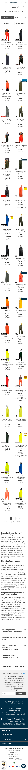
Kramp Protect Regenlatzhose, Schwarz (7, 200)
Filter (16, 17)
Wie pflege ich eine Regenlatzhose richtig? (10, 656)
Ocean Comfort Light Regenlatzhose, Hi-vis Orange (20, 390)
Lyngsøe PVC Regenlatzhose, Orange (7, 337)
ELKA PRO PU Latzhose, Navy (7, 68)
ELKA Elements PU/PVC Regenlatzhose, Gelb (21, 311)
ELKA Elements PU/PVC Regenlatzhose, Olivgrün (21, 95)
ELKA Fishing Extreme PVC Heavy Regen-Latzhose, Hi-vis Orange (7, 504)
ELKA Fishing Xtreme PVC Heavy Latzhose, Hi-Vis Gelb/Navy (7, 421)
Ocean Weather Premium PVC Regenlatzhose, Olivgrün (7, 173)
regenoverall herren (7, 614)
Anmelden (21, 693)
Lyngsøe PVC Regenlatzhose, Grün (21, 363)
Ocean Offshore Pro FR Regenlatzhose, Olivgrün (7, 147)
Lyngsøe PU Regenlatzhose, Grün (7, 446)
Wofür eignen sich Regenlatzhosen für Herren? (12, 631)
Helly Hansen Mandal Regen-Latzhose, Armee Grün (21, 173)
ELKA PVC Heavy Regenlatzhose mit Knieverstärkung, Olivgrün (21, 230)
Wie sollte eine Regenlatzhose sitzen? (12, 638)
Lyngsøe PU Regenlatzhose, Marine (21, 43)
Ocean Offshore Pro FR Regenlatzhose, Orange (21, 146)
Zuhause (6, 6)
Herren (10, 6)
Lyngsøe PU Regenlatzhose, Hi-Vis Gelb (7, 364)
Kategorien (5, 17)
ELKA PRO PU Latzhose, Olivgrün (7, 285)
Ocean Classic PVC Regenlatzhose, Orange (7, 43)
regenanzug (6, 589)
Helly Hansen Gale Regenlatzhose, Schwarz (20, 260)
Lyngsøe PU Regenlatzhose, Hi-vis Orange (7, 312)
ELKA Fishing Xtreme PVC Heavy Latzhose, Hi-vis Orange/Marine (7, 95)
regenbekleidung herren (14, 554)
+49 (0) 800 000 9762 (15, 702)
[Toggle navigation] (2, 2)
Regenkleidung (20, 6)
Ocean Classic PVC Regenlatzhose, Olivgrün (21, 69)
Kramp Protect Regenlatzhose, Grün (7, 120)
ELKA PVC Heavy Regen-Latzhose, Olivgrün (21, 121)
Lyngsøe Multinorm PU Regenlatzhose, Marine (7, 259)
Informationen (7, 735)
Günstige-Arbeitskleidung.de (14, 748)
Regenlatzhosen (14, 7)
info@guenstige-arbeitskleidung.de (15, 710)
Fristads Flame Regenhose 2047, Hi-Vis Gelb (7, 477)
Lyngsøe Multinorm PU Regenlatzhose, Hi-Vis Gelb (21, 447)
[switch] (3, 768)
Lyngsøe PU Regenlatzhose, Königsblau (21, 477)
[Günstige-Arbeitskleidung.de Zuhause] (14, 2)
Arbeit (15, 6)
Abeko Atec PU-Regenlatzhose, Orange (21, 199)
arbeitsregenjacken (9, 586)
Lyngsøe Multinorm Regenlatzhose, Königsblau (7, 229)
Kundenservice (7, 731)
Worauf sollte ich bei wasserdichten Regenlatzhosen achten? (10, 647)
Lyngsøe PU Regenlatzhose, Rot (7, 389)
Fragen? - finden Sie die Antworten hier (15, 720)
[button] (23, 766)
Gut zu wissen (6, 739)
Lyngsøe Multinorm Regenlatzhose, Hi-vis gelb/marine (20, 503)
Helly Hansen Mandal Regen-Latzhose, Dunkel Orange (21, 286)
